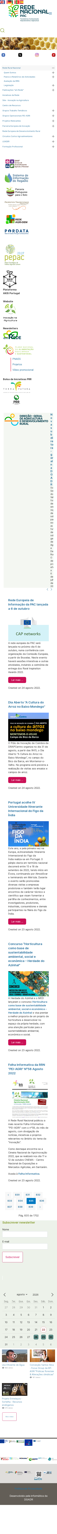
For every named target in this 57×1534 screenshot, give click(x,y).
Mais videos (9, 1416)
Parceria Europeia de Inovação (16, 126)
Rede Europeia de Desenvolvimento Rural (21, 131)
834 (20, 1200)
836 (42, 1200)
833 (9, 1200)
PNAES (16, 358)
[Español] (22, 1)
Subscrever (12, 1257)
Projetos (17, 364)
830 (17, 1194)
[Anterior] (47, 589)
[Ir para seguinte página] (40, 1207)
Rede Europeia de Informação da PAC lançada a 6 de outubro (28, 604)
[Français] (6, 1)
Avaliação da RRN (11, 81)
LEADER (5, 141)
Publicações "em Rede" (13, 90)
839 (31, 1206)
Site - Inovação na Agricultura (15, 100)
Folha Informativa (28, 1173)
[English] (2, 1)
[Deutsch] (10, 1)
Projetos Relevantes (11, 121)
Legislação (9, 85)
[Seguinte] (51, 589)
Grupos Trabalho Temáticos (14, 110)
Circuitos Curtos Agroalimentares (17, 136)
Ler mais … (17, 679)
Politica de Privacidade (28, 1488)
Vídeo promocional (22, 369)
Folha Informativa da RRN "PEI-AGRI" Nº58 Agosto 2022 (26, 1069)
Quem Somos (10, 72)
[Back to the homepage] (27, 13)
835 (31, 1200)
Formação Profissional (12, 146)
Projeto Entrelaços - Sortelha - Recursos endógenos (12, 1401)
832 (38, 1194)
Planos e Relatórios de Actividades (19, 77)
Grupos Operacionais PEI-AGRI (16, 116)
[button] (50, 13)
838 (20, 1206)
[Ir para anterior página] (8, 1195)
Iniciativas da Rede (10, 95)
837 (9, 1206)
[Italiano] (14, 1)
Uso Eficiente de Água (13, 1365)
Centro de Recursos (11, 105)
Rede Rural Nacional (11, 68)
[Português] (18, 1)
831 (28, 1194)
